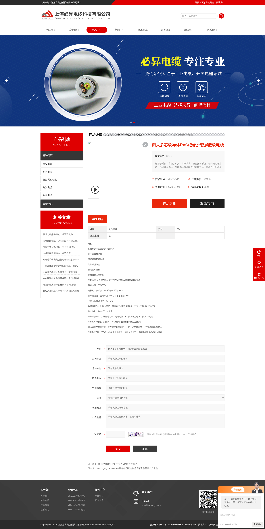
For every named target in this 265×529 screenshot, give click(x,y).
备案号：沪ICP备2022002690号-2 (166, 524)
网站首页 (51, 29)
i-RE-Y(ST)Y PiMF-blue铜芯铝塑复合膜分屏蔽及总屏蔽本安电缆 (127, 468)
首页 (107, 134)
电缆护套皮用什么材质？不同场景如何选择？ (62, 284)
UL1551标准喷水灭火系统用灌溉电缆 (78, 496)
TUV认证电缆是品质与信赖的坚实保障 (61, 291)
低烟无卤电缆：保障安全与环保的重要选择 (62, 240)
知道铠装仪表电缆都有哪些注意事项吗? (62, 259)
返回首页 (199, 2)
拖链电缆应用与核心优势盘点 (57, 253)
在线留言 (209, 2)
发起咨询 (257, 524)
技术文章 (143, 29)
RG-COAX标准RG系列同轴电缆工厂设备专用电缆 (78, 500)
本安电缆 (47, 164)
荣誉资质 (166, 29)
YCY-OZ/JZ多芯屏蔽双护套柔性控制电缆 (78, 505)
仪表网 (212, 524)
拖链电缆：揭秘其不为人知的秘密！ (60, 247)
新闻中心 (120, 29)
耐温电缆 (47, 195)
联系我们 (220, 2)
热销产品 (73, 489)
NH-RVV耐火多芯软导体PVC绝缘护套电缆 (117, 464)
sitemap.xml (190, 524)
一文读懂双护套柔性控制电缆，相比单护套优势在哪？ (62, 266)
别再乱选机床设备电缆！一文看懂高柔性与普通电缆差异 (62, 272)
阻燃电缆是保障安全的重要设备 (58, 234)
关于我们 (74, 29)
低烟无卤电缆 (50, 179)
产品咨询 (169, 204)
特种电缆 (126, 134)
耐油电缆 (47, 187)
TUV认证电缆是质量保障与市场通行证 (61, 278)
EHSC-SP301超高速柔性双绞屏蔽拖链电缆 (78, 509)
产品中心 (97, 29)
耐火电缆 (47, 172)
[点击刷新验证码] (136, 434)
